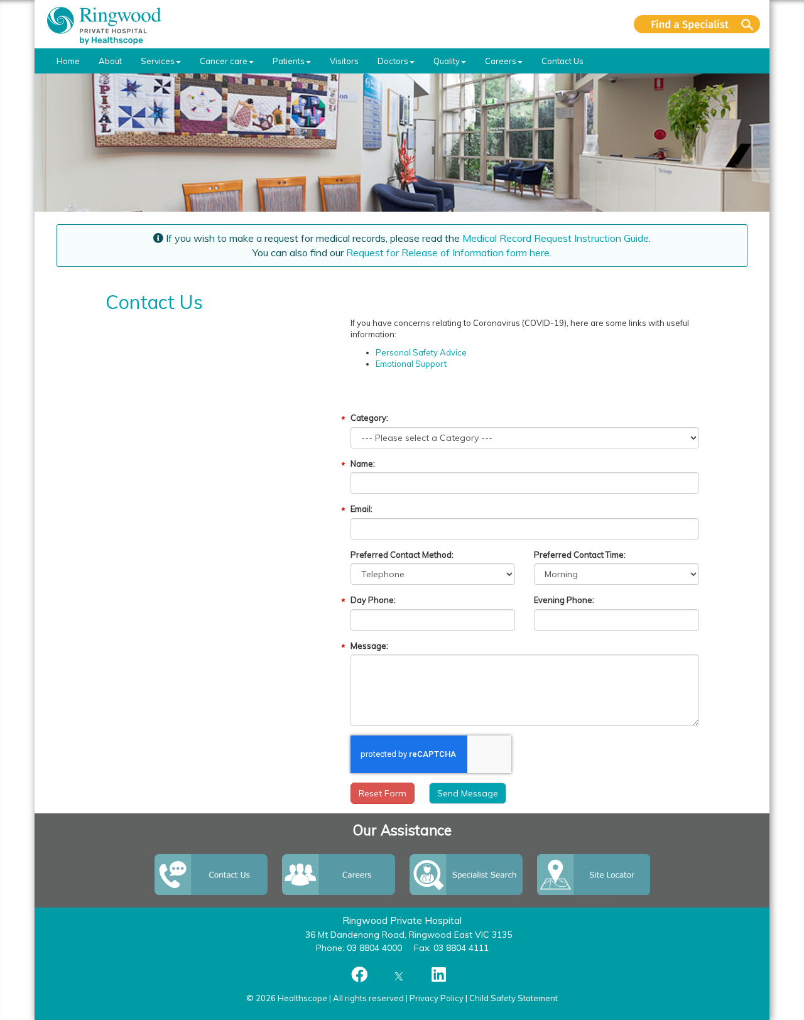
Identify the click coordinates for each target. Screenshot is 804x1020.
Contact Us (562, 61)
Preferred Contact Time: (580, 555)
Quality (446, 61)
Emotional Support (411, 364)
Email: (361, 509)
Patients (289, 61)
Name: (362, 463)
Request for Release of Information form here (448, 252)
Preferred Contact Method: (402, 555)
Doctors (393, 61)
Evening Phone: (564, 600)
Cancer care (223, 61)
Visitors (344, 61)
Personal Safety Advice (421, 352)
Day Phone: (373, 600)
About (110, 61)
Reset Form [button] (382, 793)
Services (158, 61)
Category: (369, 418)
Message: (369, 646)
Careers (500, 61)
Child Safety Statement (513, 998)
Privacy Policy (437, 998)
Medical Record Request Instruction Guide (555, 238)
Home (68, 61)
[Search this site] (697, 24)
